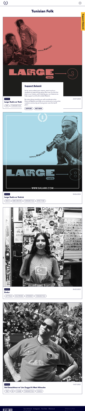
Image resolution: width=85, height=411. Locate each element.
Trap (7, 391)
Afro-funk (41, 201)
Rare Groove (17, 201)
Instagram (36, 409)
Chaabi (18, 391)
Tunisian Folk (16, 106)
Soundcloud (28, 409)
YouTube (44, 409)
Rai (13, 391)
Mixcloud (52, 409)
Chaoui (39, 391)
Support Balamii (83, 21)
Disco (8, 201)
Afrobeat (29, 296)
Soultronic (19, 296)
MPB (7, 106)
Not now (38, 108)
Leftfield (9, 296)
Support (29, 108)
